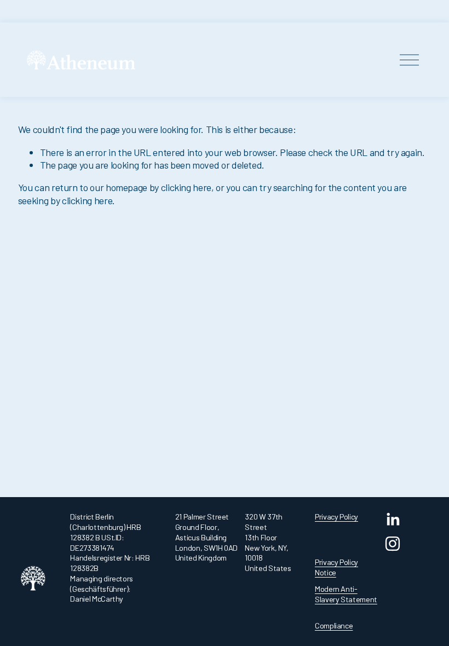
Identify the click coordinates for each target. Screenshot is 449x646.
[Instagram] (392, 543)
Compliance (334, 625)
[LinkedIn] (392, 519)
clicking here (186, 187)
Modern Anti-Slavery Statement (346, 594)
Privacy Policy (336, 516)
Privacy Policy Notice (336, 567)
